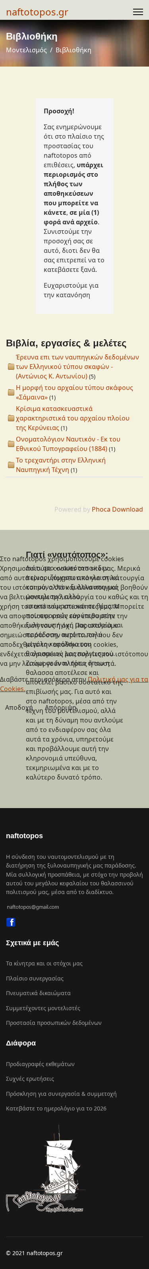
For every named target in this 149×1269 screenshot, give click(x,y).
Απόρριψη (60, 707)
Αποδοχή (19, 707)
